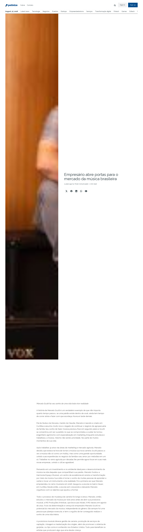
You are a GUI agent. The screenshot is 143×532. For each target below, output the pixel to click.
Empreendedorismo (76, 11)
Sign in (122, 5)
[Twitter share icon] (66, 189)
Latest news (25, 11)
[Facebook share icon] (71, 189)
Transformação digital (103, 11)
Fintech (116, 11)
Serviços (89, 11)
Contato (30, 5)
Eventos (55, 11)
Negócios (46, 11)
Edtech (132, 11)
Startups (64, 11)
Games (124, 11)
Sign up (133, 5)
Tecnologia (36, 11)
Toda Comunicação (81, 184)
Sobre (22, 5)
